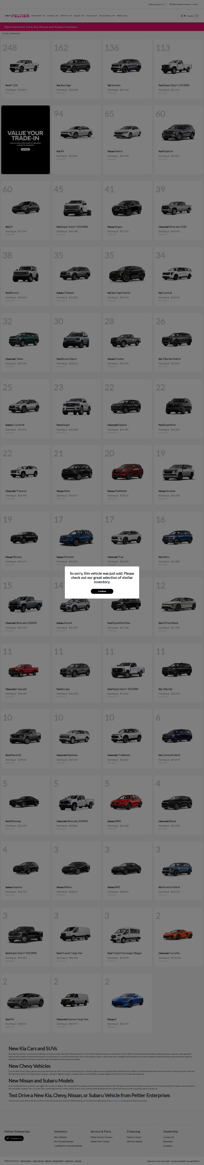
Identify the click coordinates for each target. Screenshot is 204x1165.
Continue (102, 591)
